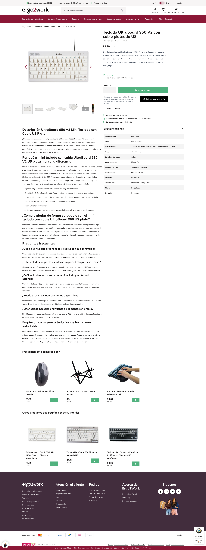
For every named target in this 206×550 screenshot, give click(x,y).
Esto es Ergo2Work (129, 494)
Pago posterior (61, 507)
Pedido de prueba (96, 497)
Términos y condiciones (156, 545)
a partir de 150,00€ (40, 3)
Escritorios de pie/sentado (32, 19)
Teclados (75, 19)
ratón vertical (49, 235)
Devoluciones (61, 490)
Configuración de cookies (175, 545)
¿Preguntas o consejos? (66, 3)
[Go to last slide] (26, 67)
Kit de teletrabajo (166, 19)
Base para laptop (114, 19)
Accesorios (149, 19)
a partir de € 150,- (119, 122)
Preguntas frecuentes (64, 494)
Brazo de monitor (133, 19)
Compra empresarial (97, 494)
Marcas (25, 512)
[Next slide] (90, 67)
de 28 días (117, 115)
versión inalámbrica (68, 184)
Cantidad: (107, 86)
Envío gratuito (61, 504)
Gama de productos (129, 501)
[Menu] (202, 528)
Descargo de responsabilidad (118, 545)
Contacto (59, 497)
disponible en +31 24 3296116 (128, 119)
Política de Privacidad (138, 545)
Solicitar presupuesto (97, 490)
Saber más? (139, 548)
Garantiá (59, 500)
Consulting (126, 497)
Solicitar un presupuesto (155, 99)
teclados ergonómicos (31, 238)
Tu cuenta (93, 500)
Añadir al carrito (144, 90)
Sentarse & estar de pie (57, 19)
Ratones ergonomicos (93, 19)
